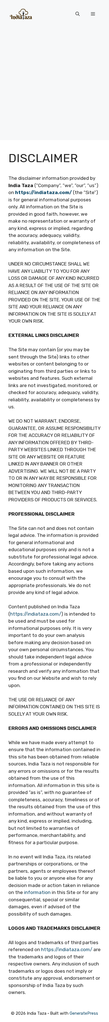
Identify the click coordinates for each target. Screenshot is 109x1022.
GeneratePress (84, 1013)
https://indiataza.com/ (35, 614)
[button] (77, 14)
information (37, 892)
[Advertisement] (54, 85)
